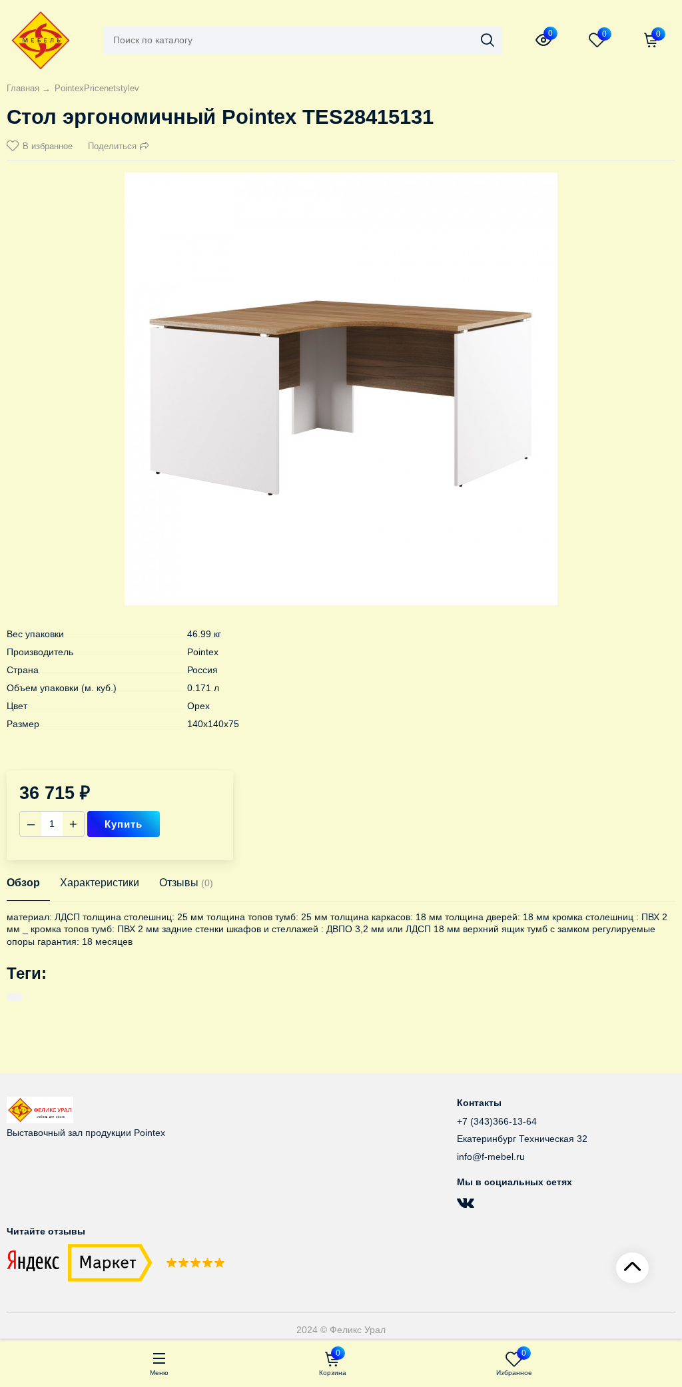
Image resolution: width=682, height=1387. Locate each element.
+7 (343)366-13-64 (497, 1121)
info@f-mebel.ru (491, 1156)
